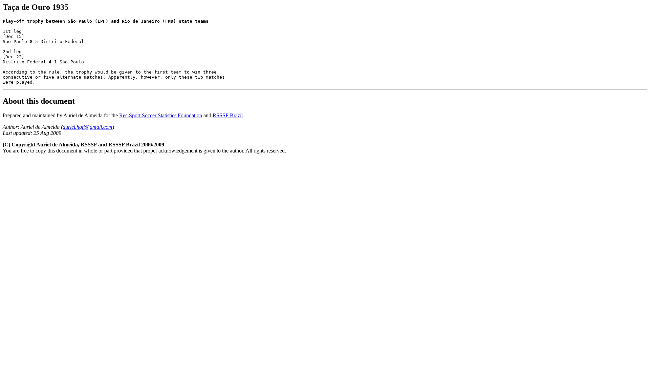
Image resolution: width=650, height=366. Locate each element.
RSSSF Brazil (228, 115)
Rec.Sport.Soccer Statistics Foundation (160, 115)
